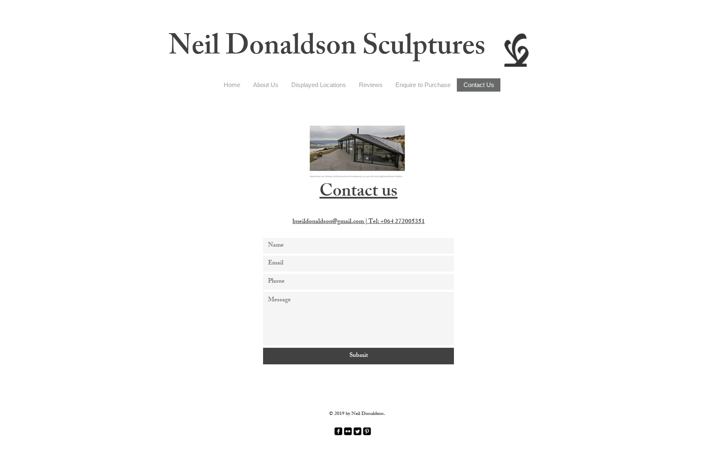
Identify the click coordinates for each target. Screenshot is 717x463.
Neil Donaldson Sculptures (326, 49)
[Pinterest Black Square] (367, 431)
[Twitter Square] (357, 431)
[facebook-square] (338, 431)
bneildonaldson (359, 222)
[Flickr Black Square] (348, 431)
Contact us (358, 193)
